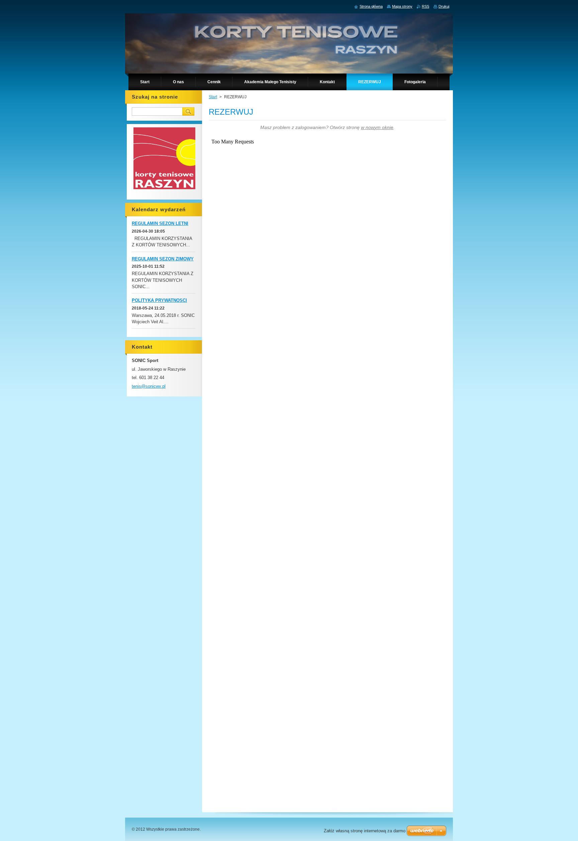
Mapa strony (402, 6)
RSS (425, 6)
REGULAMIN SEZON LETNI (160, 223)
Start (213, 97)
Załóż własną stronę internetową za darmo (364, 830)
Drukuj (444, 6)
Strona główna (371, 6)
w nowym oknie (377, 127)
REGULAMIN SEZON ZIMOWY (163, 258)
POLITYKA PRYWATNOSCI (159, 300)
